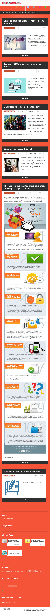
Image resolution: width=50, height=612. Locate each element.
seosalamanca (41, 610)
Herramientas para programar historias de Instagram (13, 542)
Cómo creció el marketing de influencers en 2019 (14, 552)
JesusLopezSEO (23, 475)
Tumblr (40, 571)
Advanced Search (46, 12)
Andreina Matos (23, 192)
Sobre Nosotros (20, 12)
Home (3, 12)
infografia (17, 571)
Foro (25, 12)
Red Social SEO (24, 132)
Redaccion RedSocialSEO (25, 27)
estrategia (5, 571)
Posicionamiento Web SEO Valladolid (9, 602)
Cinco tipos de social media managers (22, 106)
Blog (7, 12)
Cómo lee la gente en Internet (18, 149)
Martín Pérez (22, 153)
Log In (29, 12)
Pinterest (21, 571)
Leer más (25, 55)
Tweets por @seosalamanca (7, 518)
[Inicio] (11, 4)
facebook (12, 571)
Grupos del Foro (12, 12)
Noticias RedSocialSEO (9, 27)
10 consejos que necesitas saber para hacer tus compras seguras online (24, 187)
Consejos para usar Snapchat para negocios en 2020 (37, 542)
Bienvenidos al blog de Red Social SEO (22, 471)
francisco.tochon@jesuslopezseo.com (27, 71)
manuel (21, 111)
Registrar (33, 12)
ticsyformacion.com (11, 457)
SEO (37, 571)
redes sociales (30, 571)
